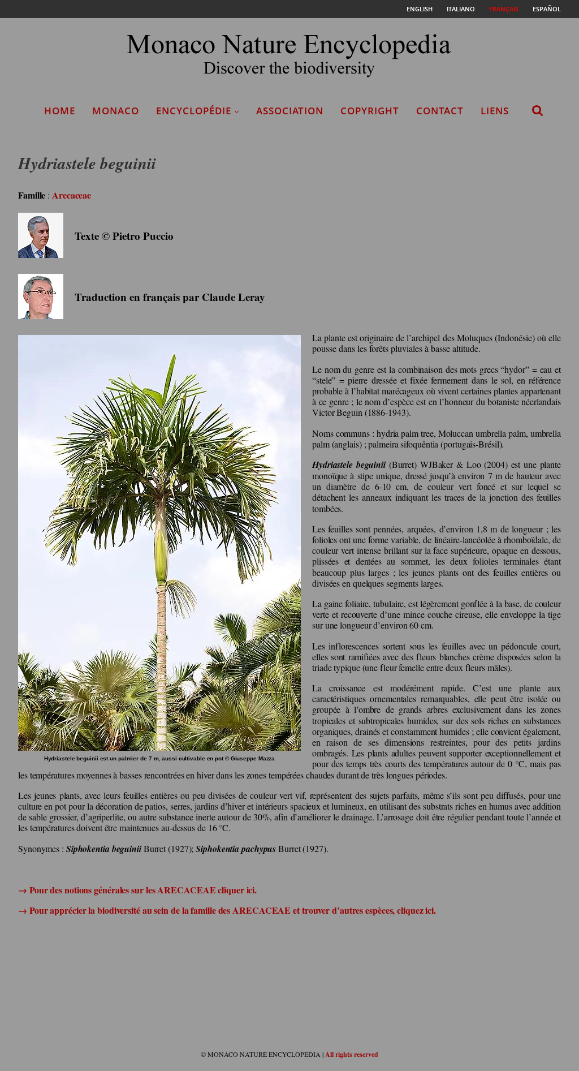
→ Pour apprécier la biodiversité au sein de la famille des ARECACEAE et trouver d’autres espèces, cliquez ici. (227, 910)
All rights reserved (351, 1054)
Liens (495, 110)
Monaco (115, 110)
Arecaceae (71, 194)
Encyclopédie (193, 110)
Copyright (369, 110)
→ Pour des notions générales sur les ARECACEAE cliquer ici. (137, 889)
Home (59, 110)
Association (289, 110)
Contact (440, 110)
